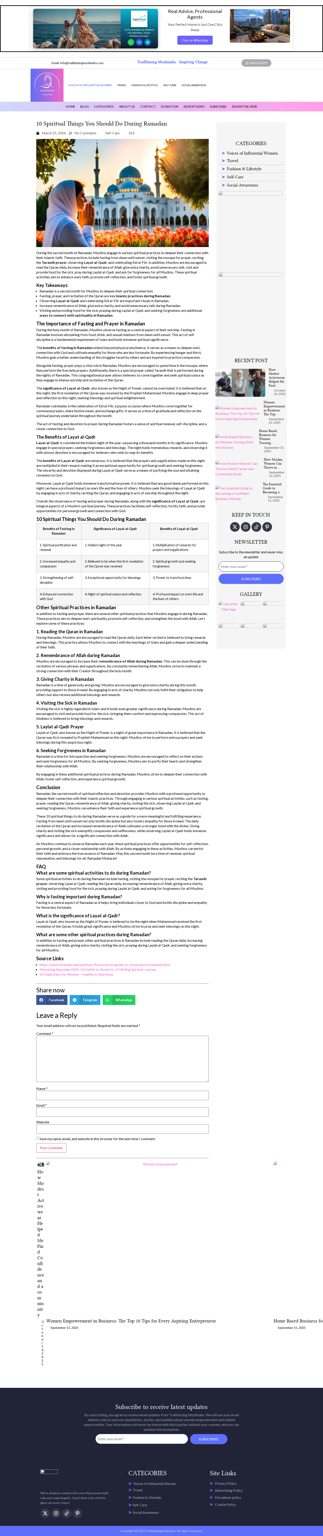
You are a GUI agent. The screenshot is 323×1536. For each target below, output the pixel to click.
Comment (44, 1033)
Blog (84, 106)
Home (70, 106)
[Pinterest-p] (267, 527)
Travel (121, 85)
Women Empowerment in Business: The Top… (274, 408)
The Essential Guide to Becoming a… (272, 488)
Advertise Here (244, 106)
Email (41, 1105)
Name (42, 1088)
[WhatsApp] (131, 42)
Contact (148, 106)
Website (42, 1122)
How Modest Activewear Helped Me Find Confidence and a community (40, 1243)
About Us (127, 106)
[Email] (139, 42)
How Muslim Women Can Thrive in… (273, 463)
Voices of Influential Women (90, 85)
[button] (52, 1000)
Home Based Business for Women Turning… (268, 437)
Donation (169, 106)
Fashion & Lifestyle (145, 85)
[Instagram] (245, 527)
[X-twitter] (235, 527)
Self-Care (169, 85)
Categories (104, 106)
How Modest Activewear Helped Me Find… (277, 378)
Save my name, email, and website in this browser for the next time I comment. (98, 1139)
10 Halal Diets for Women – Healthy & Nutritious (76, 974)
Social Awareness (194, 85)
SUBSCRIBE (218, 106)
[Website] (147, 42)
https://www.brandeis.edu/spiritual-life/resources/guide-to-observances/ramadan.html (105, 964)
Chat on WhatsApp (195, 40)
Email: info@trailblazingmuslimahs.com (77, 63)
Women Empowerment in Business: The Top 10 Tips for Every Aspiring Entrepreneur (131, 1321)
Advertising (194, 106)
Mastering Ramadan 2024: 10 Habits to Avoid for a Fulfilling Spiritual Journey (98, 969)
